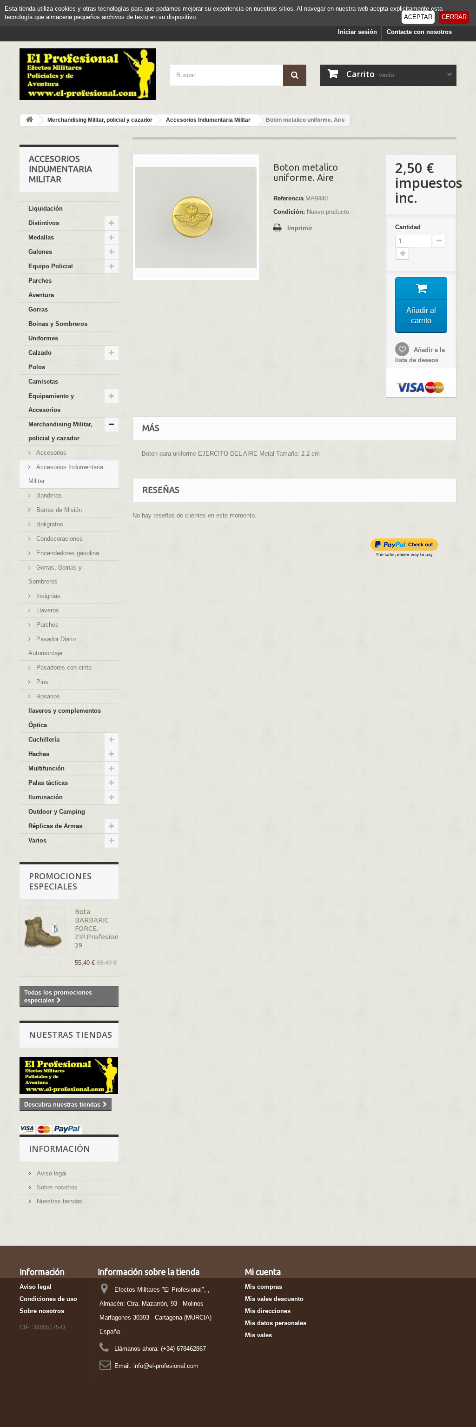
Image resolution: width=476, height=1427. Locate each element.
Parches (40, 280)
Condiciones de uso (48, 1298)
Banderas (48, 495)
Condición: (289, 211)
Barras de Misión (58, 509)
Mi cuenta (263, 1271)
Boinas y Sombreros (57, 323)
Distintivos (43, 222)
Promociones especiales (60, 881)
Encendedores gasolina (66, 553)
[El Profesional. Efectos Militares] (88, 74)
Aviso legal (50, 1173)
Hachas (38, 753)
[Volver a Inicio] (29, 120)
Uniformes (43, 338)
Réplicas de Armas (55, 826)
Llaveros (46, 610)
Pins (41, 681)
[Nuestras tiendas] (69, 1075)
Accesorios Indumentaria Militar (65, 474)
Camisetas (43, 381)
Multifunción (46, 768)
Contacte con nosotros (419, 31)
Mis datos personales (275, 1323)
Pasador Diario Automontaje (52, 646)
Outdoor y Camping (56, 811)
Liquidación (45, 208)
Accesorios (50, 452)
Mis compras (263, 1286)
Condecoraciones (58, 538)
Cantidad (408, 227)
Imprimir (299, 228)
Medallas (41, 237)
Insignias (47, 595)
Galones (40, 251)
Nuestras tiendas (70, 1034)
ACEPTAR (418, 16)
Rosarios (47, 696)
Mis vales (258, 1335)
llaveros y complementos (64, 710)
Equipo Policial (50, 266)
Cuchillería (44, 739)
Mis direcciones (268, 1311)
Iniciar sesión (357, 31)
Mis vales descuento (274, 1298)
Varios (37, 840)
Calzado (40, 352)
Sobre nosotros (56, 1187)
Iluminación (45, 797)
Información (59, 1148)
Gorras (38, 309)
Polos (36, 367)
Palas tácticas (48, 782)
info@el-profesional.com (165, 1365)
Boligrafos (48, 524)
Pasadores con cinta (63, 667)
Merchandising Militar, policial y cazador (60, 431)
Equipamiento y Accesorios (51, 402)
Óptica (37, 725)
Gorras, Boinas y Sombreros (55, 574)
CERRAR (454, 16)
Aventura (41, 295)
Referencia (288, 198)
